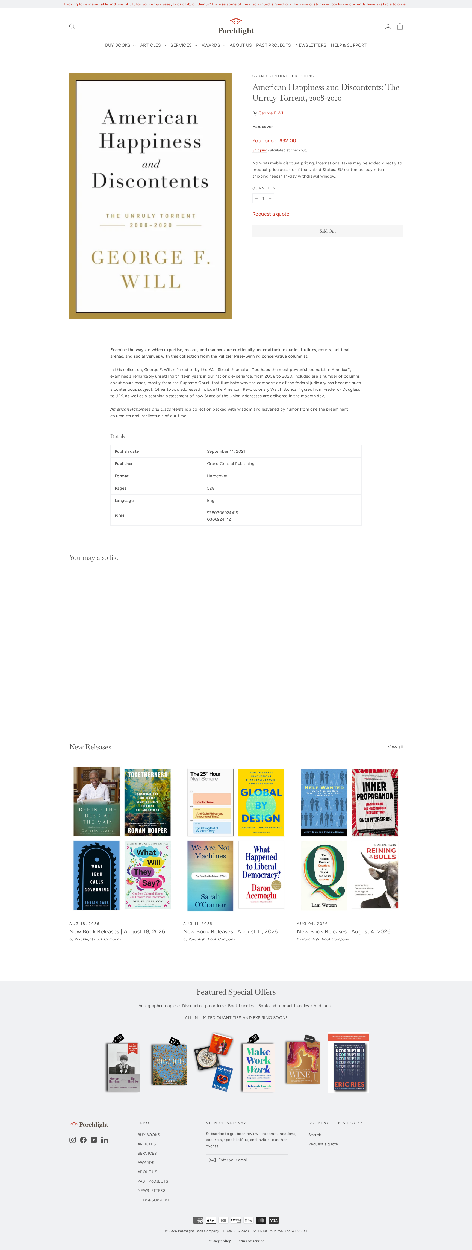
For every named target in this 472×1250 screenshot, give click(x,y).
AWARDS (212, 45)
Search (314, 1135)
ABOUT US (241, 45)
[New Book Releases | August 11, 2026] (236, 840)
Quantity (264, 188)
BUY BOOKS (118, 45)
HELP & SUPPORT (349, 45)
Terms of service (250, 1241)
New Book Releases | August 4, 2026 (343, 931)
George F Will (271, 113)
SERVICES (181, 45)
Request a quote (271, 214)
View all (395, 747)
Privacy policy (219, 1241)
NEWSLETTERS (310, 45)
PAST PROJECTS (273, 45)
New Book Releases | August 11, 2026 (230, 931)
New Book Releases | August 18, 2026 (117, 931)
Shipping (259, 150)
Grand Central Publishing (283, 76)
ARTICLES (151, 45)
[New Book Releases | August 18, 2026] (122, 840)
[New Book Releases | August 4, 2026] (350, 840)
